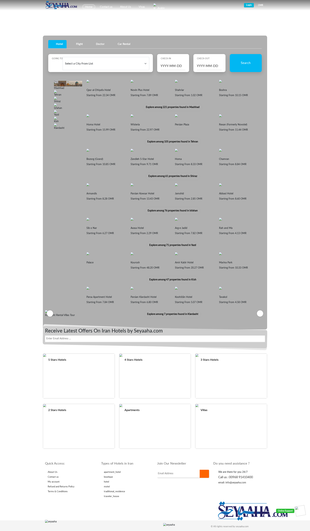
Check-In (166, 58)
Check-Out (203, 58)
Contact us (106, 7)
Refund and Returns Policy (61, 487)
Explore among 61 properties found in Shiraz (172, 176)
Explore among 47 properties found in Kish (172, 279)
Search (246, 63)
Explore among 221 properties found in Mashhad (172, 107)
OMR (260, 5)
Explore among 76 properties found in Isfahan (173, 210)
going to (57, 58)
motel (107, 487)
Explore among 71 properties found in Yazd (172, 245)
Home (88, 7)
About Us (125, 7)
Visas (142, 7)
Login (249, 5)
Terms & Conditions (58, 491)
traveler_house (111, 496)
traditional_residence (114, 491)
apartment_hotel (112, 472)
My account (54, 482)
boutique (108, 477)
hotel (106, 482)
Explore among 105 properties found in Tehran (172, 141)
